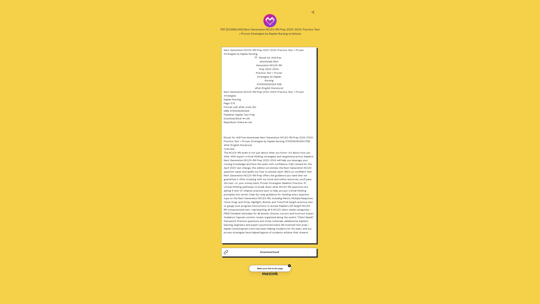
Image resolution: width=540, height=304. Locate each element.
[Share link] (313, 11)
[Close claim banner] (289, 265)
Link (247, 118)
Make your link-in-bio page (270, 268)
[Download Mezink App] (270, 273)
